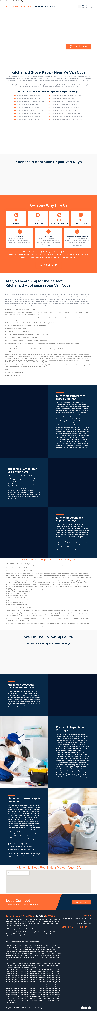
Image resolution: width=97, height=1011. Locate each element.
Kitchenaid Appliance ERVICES (30, 916)
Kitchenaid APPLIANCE (30, 6)
